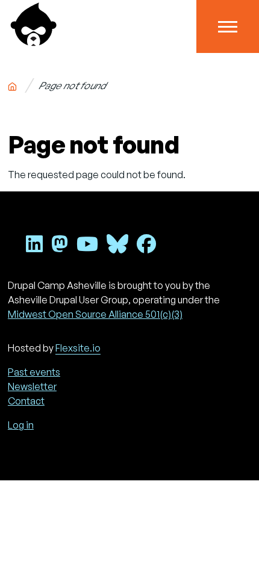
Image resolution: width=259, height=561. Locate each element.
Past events (34, 372)
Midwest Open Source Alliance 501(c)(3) (95, 314)
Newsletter (32, 386)
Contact (26, 401)
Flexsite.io (78, 348)
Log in (21, 425)
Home (12, 84)
